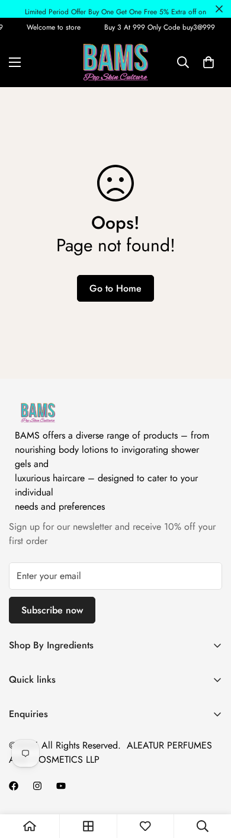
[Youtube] (61, 786)
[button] (208, 62)
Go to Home (115, 288)
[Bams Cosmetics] (115, 62)
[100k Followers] (37, 786)
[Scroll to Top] (210, 775)
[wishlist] (145, 826)
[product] (30, 826)
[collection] (88, 826)
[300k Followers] (13, 786)
